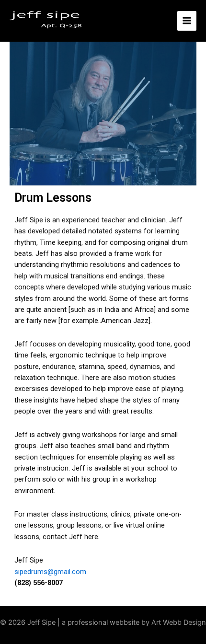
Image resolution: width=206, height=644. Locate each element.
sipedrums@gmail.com (50, 571)
